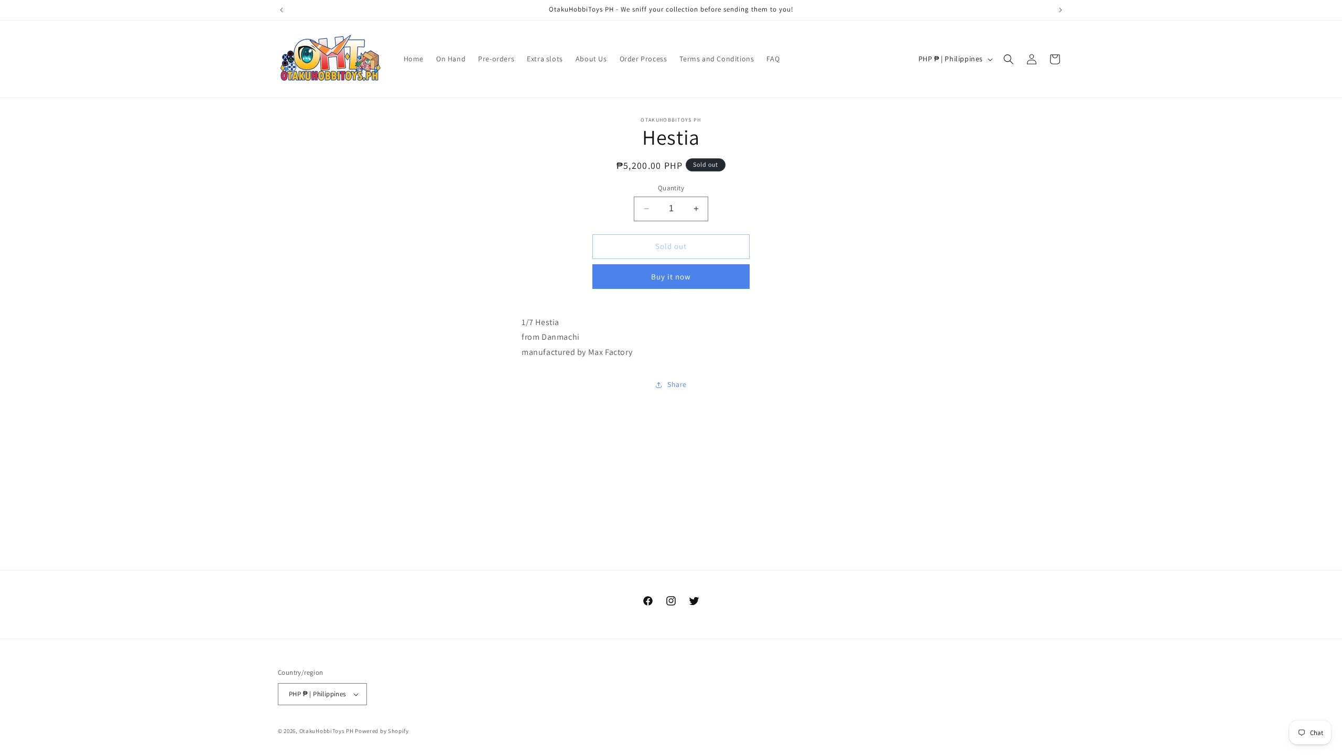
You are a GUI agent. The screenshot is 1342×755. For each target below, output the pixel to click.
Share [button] (677, 384)
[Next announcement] (1060, 10)
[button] (1008, 59)
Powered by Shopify (382, 731)
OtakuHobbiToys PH (326, 731)
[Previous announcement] (281, 10)
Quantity (671, 188)
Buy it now (671, 277)
